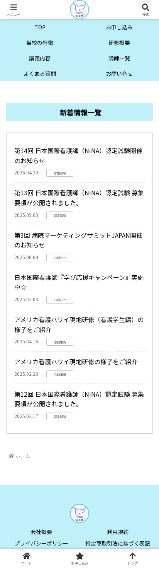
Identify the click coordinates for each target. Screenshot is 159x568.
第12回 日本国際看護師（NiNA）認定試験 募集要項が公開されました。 (79, 399)
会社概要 (41, 532)
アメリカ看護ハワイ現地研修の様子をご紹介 (75, 361)
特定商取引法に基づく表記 (117, 543)
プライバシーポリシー (41, 543)
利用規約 (118, 532)
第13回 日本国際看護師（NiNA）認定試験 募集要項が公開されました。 (79, 197)
